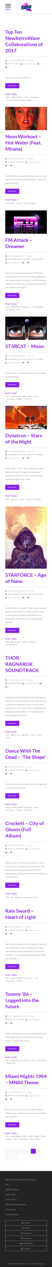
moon (29, 396)
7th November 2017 (16, 680)
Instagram (26, 1233)
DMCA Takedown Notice (16, 1204)
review (19, 399)
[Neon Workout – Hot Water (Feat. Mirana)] (26, 118)
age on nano (16, 642)
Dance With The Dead (22, 807)
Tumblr (26, 1228)
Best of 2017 (13, 63)
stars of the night (33, 499)
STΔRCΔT (28, 399)
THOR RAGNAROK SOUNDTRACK (22, 664)
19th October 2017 (16, 845)
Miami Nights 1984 (19, 1136)
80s (7, 97)
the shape (28, 810)
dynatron (14, 499)
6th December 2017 (16, 256)
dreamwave (26, 307)
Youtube (27, 1248)
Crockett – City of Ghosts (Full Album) (24, 829)
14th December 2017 (17, 158)
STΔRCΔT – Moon (24, 346)
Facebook (26, 1238)
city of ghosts (16, 897)
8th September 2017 (16, 1092)
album (13, 735)
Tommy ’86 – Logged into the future (22, 1000)
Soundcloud (27, 1243)
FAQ (7, 1184)
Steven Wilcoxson (29, 64)
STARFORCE (11, 644)
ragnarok (25, 735)
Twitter (27, 1223)
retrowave (34, 97)
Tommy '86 (10, 1063)
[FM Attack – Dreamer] (26, 222)
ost (18, 735)
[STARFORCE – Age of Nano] (26, 538)
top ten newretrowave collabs (19, 100)
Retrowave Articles (17, 259)
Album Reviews (14, 683)
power (36, 807)
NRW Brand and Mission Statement (20, 1179)
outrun (9, 1139)
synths (19, 981)
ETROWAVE (37, 307)
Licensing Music (12, 1214)
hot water (10, 203)
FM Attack (10, 309)
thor (8, 737)
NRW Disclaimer (12, 1189)
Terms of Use (11, 1199)
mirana (19, 203)
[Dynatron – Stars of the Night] (26, 417)
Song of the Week (16, 162)
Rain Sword (28, 978)
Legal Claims (10, 1194)
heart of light (16, 978)
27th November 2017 (17, 356)
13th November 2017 (17, 591)
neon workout (29, 203)
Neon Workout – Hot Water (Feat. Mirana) (23, 142)
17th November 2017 (17, 451)
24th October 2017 (16, 767)
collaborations (17, 97)
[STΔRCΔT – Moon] (26, 328)
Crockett (28, 897)
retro (26, 97)
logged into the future (20, 1060)
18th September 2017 (17, 1016)
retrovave (32, 642)
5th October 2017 (15, 927)
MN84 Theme (40, 1136)
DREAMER (15, 307)
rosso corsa (35, 1139)
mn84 (30, 1136)
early (24, 396)
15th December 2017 (17, 60)
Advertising (10, 1209)
